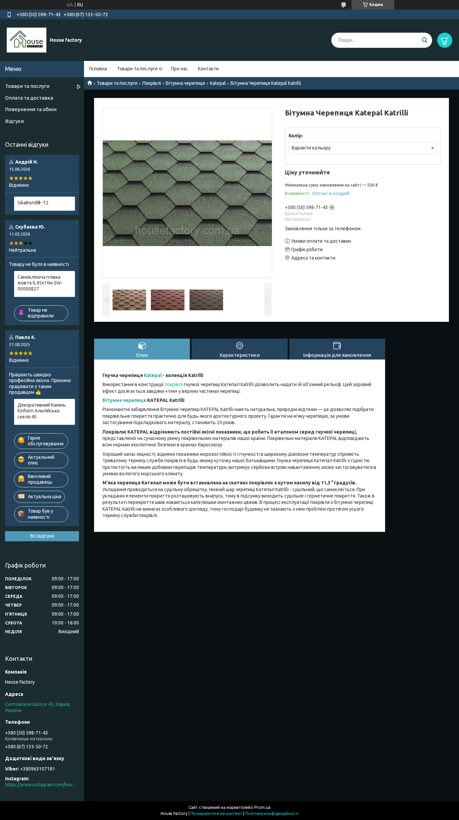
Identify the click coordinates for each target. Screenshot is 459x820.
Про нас (179, 68)
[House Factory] (26, 39)
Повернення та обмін (30, 109)
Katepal (218, 83)
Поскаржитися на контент (216, 813)
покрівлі (174, 384)
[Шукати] (424, 40)
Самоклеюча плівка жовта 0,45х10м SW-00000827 (39, 283)
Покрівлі (151, 83)
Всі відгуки (42, 536)
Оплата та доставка (29, 98)
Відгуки (14, 121)
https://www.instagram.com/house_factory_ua (42, 784)
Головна (98, 68)
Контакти (208, 68)
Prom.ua (262, 807)
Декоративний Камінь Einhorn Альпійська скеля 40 (41, 410)
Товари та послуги (137, 68)
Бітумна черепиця (185, 83)
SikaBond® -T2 (33, 202)
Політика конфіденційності (272, 813)
